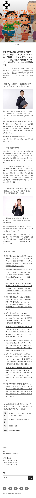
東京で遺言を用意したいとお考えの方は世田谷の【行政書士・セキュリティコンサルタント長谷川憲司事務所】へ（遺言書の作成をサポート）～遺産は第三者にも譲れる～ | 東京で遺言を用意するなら (19, 345)
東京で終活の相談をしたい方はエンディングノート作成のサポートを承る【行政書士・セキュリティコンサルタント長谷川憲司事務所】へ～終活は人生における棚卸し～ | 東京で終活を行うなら (19, 318)
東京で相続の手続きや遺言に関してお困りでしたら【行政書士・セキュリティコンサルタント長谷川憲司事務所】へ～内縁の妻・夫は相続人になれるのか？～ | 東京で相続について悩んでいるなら (19, 274)
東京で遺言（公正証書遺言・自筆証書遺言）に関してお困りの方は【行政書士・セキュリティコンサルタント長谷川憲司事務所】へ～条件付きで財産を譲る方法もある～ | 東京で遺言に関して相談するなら (19, 359)
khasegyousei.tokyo (15, 430)
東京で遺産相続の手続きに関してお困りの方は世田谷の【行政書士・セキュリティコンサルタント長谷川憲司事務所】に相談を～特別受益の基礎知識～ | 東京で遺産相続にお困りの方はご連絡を (19, 288)
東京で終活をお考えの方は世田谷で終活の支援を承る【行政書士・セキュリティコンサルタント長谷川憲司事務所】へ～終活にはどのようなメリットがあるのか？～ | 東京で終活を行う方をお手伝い (19, 331)
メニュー (19, 45)
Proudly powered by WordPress (12, 493)
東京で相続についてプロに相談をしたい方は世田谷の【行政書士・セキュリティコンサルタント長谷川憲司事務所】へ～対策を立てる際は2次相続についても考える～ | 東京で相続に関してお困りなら (19, 261)
